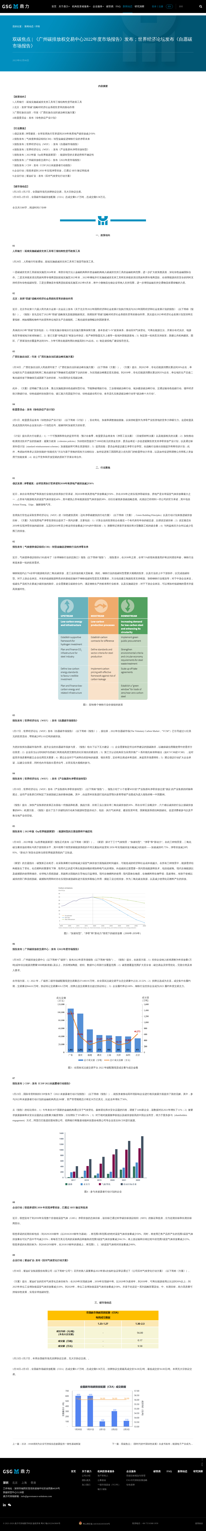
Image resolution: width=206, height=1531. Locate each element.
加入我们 (86, 1485)
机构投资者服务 (80, 6)
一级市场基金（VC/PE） (109, 1485)
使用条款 (199, 1523)
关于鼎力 (63, 6)
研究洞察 (139, 6)
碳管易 (109, 6)
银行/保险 (102, 1489)
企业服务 (97, 6)
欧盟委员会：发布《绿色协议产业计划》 (34, 409)
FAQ (118, 6)
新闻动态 (127, 6)
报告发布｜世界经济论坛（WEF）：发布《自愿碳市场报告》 (45, 720)
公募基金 (102, 1480)
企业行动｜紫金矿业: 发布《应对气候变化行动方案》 (41, 1260)
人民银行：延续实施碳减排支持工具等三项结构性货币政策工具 (46, 251)
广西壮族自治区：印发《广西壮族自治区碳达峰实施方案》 (44, 356)
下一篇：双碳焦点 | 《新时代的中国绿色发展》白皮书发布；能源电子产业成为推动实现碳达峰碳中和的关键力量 (152, 1444)
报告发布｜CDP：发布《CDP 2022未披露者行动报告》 (42, 1083)
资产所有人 (103, 1476)
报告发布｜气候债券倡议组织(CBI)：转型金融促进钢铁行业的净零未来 (50, 547)
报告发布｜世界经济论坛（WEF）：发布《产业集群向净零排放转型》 (50, 778)
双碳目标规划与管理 (135, 1476)
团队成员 (86, 1480)
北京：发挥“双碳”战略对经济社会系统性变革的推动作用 (43, 298)
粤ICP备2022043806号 (50, 1523)
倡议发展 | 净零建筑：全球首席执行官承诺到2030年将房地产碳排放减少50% (53, 483)
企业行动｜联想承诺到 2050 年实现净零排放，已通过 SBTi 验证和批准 (50, 1207)
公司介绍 (86, 1476)
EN (169, 6)
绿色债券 (130, 1485)
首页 (54, 6)
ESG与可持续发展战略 (136, 1480)
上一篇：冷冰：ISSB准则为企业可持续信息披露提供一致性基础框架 (47, 1444)
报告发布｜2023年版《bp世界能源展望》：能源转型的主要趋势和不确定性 (52, 831)
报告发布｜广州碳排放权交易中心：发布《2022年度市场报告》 (46, 949)
